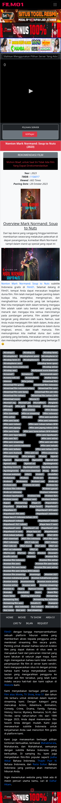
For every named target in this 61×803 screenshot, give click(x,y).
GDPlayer (29, 134)
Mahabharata (48, 743)
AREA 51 (50, 617)
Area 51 (39, 694)
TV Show (29, 694)
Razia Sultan (40, 764)
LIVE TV (17, 623)
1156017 (34, 176)
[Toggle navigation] (55, 5)
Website (8, 685)
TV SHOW (35, 617)
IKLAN (29, 623)
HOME (9, 617)
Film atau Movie (13, 694)
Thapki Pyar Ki (47, 760)
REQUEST (42, 623)
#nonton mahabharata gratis (44, 578)
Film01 (30, 287)
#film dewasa (51, 410)
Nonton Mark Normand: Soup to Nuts (25, 283)
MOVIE (22, 617)
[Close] (32, 20)
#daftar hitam (51, 377)
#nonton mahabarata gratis (16, 578)
